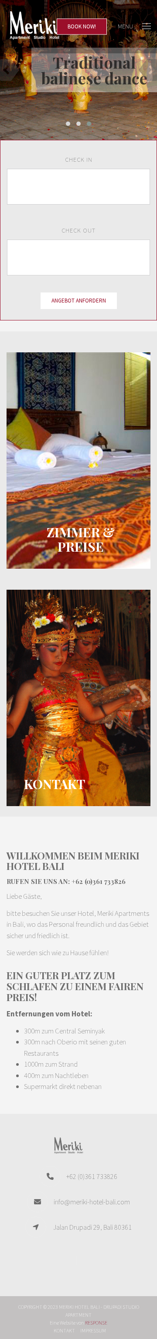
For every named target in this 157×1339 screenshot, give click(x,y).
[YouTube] (78, 1260)
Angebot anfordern (78, 300)
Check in (78, 159)
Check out (78, 230)
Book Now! (82, 26)
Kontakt (64, 1330)
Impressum (93, 1330)
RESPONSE (96, 1322)
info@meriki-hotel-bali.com (92, 1201)
